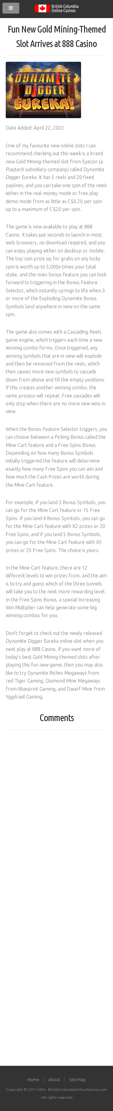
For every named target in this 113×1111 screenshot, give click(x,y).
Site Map (77, 1079)
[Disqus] (57, 810)
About (54, 1079)
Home (33, 1079)
